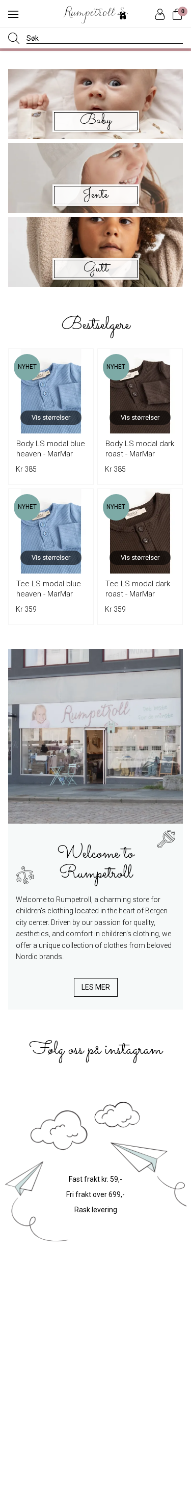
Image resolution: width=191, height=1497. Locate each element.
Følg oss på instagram (96, 1050)
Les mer (95, 987)
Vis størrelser (51, 417)
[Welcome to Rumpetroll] (95, 736)
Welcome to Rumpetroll (95, 862)
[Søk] (13, 38)
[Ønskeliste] (80, 361)
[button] (13, 14)
